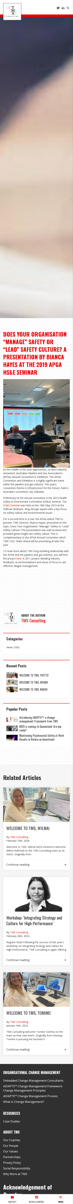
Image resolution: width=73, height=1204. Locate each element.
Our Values (10, 1151)
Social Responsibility (16, 1168)
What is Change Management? (23, 1102)
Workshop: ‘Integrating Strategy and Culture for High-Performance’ (34, 920)
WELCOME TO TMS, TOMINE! (28, 1013)
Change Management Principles (24, 1090)
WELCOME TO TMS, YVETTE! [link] (34, 675)
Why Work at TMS (15, 1174)
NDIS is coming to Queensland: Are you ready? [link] (40, 728)
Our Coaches (11, 1140)
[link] (12, 675)
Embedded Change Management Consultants (33, 1081)
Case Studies (11, 1121)
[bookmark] (12, 11)
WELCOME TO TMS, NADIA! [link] (33, 689)
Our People (10, 1146)
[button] (61, 1199)
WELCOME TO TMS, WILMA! (28, 828)
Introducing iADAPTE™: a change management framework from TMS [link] (38, 719)
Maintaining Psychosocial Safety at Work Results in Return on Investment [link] (41, 737)
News (9, 647)
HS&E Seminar (11, 505)
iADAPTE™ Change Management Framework (32, 1086)
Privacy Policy (12, 1163)
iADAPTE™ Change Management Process (30, 1096)
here (19, 558)
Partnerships (12, 1157)
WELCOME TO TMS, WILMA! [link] (33, 682)
